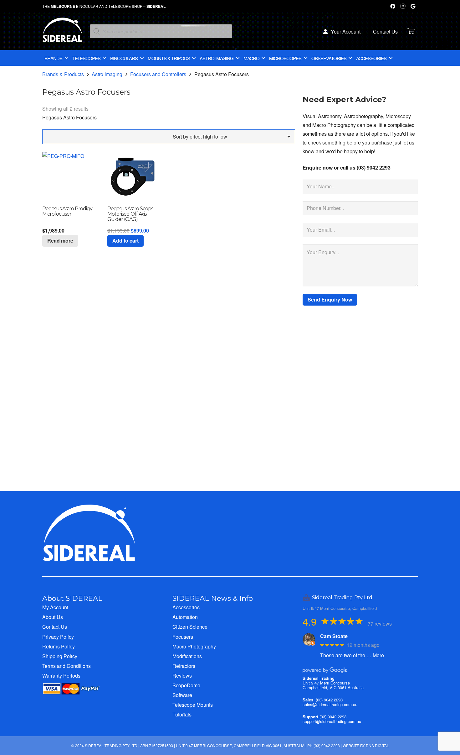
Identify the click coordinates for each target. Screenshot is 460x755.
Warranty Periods (61, 675)
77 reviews (380, 623)
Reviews (182, 675)
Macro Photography (194, 646)
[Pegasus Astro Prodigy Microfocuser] (67, 177)
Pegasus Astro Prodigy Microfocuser (67, 211)
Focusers (182, 636)
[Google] (413, 6)
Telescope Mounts (192, 704)
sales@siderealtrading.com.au (330, 704)
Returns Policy (58, 646)
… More (375, 655)
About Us (52, 617)
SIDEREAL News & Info (212, 598)
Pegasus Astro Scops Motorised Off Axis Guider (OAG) (130, 214)
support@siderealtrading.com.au (332, 721)
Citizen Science (189, 626)
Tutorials (182, 714)
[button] (125, 241)
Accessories (186, 607)
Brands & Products (63, 74)
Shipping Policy (59, 656)
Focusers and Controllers (158, 74)
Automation (185, 617)
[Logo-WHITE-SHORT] (62, 33)
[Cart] (411, 31)
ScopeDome (186, 685)
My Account (55, 607)
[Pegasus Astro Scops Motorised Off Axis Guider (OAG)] (132, 177)
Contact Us (54, 626)
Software (182, 695)
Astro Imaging (107, 74)
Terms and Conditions (66, 665)
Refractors (183, 665)
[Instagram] (403, 6)
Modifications (187, 656)
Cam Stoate (334, 636)
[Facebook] (393, 6)
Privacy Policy (58, 636)
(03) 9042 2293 (329, 700)
